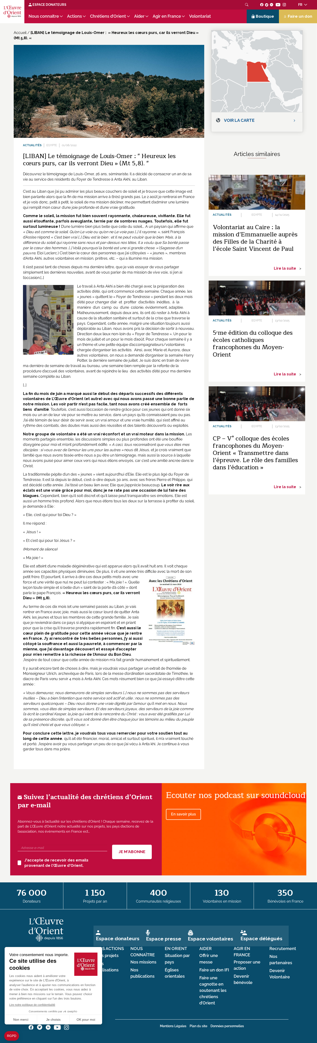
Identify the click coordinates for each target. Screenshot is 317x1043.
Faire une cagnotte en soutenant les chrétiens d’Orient (212, 991)
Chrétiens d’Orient (108, 16)
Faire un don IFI (214, 970)
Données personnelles (227, 1026)
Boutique (265, 16)
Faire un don (300, 16)
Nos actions (110, 948)
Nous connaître (44, 16)
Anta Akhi (122, 179)
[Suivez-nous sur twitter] (266, 5)
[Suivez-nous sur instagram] (284, 5)
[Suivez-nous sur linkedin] (271, 5)
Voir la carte (239, 120)
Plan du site (198, 1026)
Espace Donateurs (49, 5)
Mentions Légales (173, 1026)
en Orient (176, 948)
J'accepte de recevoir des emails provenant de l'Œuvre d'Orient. (56, 863)
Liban (41, 191)
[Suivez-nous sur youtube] (278, 5)
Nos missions (143, 962)
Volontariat (200, 16)
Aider (139, 16)
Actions (74, 16)
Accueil (20, 32)
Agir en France (167, 16)
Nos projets (107, 955)
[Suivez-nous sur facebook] (261, 5)
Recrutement (282, 948)
